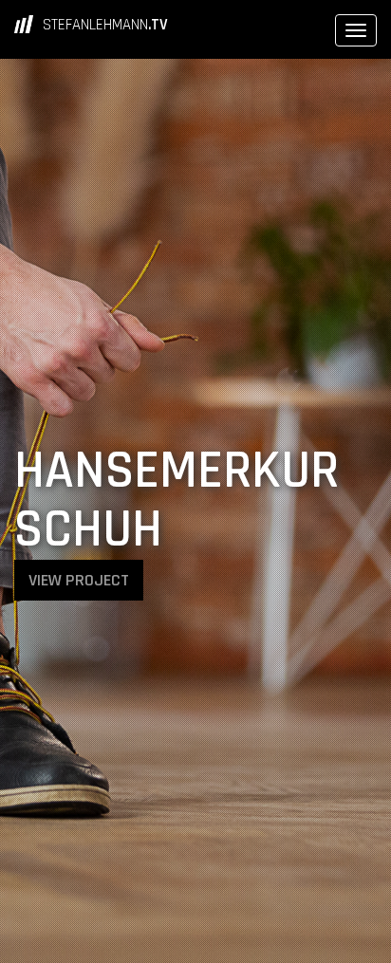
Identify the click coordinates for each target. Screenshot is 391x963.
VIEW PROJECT (78, 580)
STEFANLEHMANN (105, 24)
